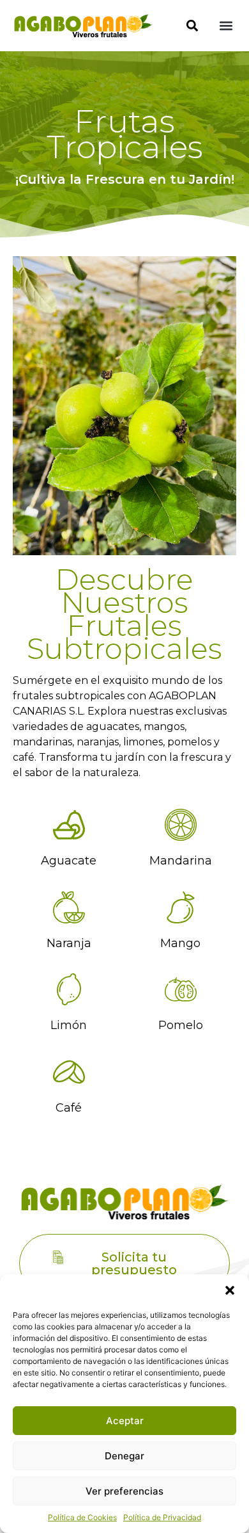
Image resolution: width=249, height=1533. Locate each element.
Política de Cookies (82, 1517)
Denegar (124, 1456)
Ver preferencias (124, 1491)
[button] (229, 1290)
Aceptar (125, 1421)
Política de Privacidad (162, 1517)
